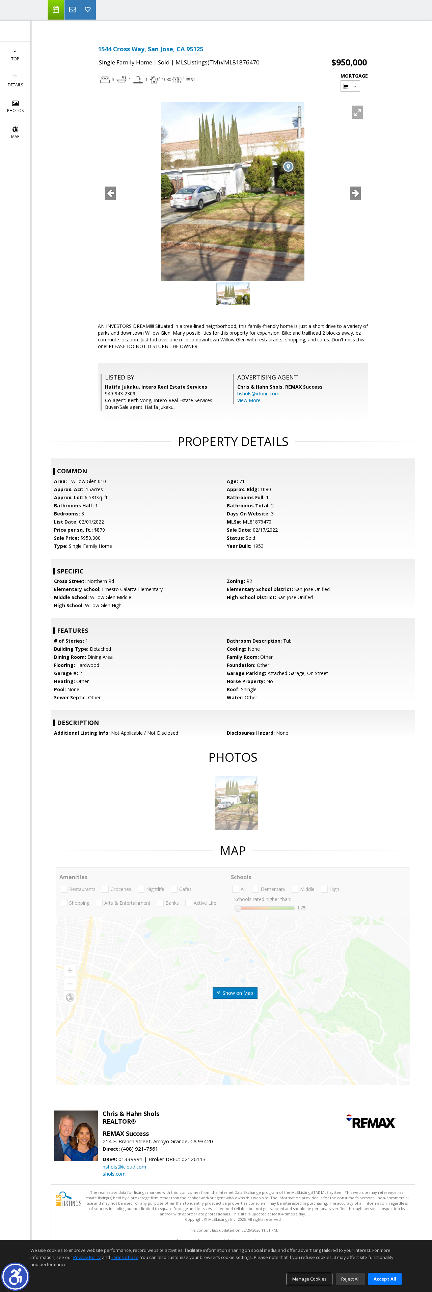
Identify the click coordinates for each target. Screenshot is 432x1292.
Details (15, 85)
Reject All (350, 1279)
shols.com (114, 1173)
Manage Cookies (309, 1279)
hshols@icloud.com (258, 393)
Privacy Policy (87, 1257)
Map (15, 136)
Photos (15, 110)
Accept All (385, 1279)
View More (249, 400)
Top (15, 59)
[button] (15, 1277)
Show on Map (237, 993)
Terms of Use (124, 1257)
